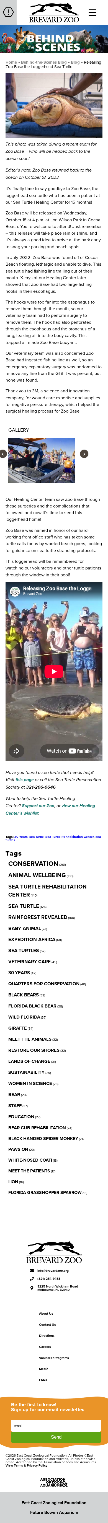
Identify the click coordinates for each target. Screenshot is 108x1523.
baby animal (24, 928)
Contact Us (47, 1324)
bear (14, 1094)
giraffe (17, 1028)
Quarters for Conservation (43, 983)
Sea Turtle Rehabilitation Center (69, 836)
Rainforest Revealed (37, 917)
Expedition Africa (31, 939)
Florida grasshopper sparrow (45, 1192)
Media (43, 1368)
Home (11, 62)
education (21, 1116)
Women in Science (30, 1083)
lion (13, 1181)
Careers (45, 1346)
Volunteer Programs (54, 1357)
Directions (47, 1335)
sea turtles (23, 950)
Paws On (18, 1149)
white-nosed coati (30, 1160)
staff (15, 1105)
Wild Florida (24, 1017)
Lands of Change (29, 1061)
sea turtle (36, 836)
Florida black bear (32, 1006)
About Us (46, 1313)
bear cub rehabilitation (37, 1127)
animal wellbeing (37, 875)
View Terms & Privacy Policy (26, 1465)
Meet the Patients (29, 1171)
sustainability (26, 1072)
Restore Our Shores (34, 1050)
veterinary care (29, 961)
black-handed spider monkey (43, 1138)
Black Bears (23, 994)
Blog (75, 62)
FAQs (43, 1379)
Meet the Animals (30, 1039)
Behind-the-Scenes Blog (44, 62)
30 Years (21, 836)
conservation (33, 863)
